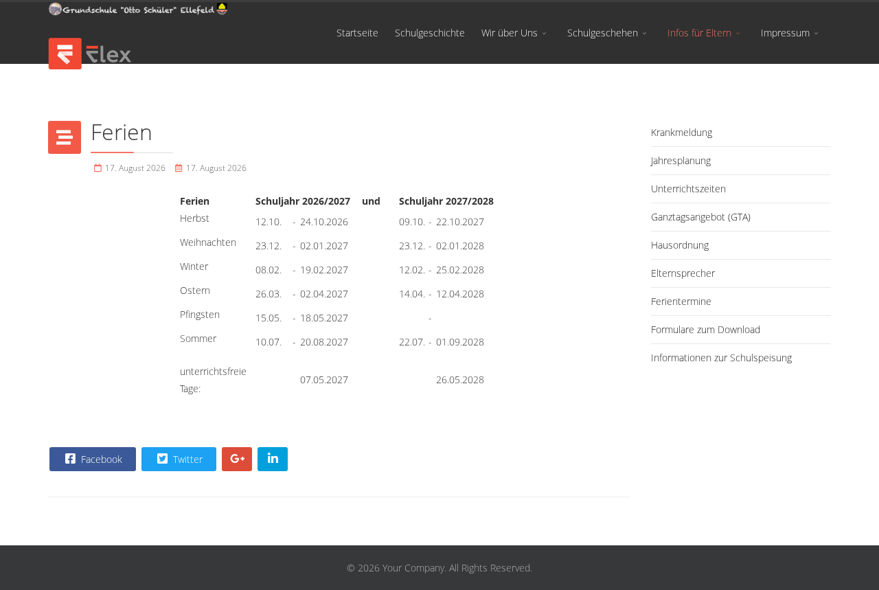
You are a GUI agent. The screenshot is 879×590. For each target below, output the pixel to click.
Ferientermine (681, 301)
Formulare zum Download (705, 329)
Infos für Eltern (699, 32)
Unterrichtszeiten (688, 188)
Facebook (100, 459)
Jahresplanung (681, 160)
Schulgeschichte (430, 32)
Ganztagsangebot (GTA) (701, 216)
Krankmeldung (681, 132)
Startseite (357, 32)
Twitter (186, 459)
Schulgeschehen (602, 32)
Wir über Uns (509, 32)
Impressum (785, 32)
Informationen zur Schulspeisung (721, 357)
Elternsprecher (683, 273)
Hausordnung (680, 244)
